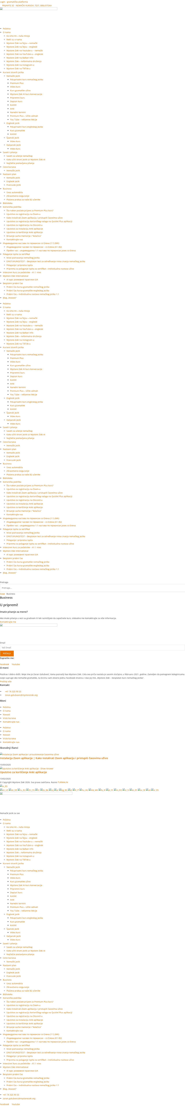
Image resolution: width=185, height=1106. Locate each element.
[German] (13, 789)
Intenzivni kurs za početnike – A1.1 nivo (22, 272)
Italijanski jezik (14, 145)
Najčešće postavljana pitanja (20, 163)
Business (7, 188)
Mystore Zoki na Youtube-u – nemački (25, 50)
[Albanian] (51, 789)
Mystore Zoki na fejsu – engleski (22, 46)
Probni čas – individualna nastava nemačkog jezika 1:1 (33, 294)
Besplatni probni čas (13, 283)
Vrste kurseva (9, 718)
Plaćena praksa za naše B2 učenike (23, 199)
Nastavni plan (9, 174)
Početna (7, 28)
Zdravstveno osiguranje (18, 196)
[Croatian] (37, 789)
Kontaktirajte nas (15, 239)
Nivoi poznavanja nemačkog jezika (23, 257)
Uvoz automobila (15, 192)
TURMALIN (63, 782)
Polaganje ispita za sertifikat (16, 254)
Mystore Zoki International (15, 276)
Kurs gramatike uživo (20, 90)
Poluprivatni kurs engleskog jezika (26, 126)
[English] (4, 789)
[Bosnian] (44, 789)
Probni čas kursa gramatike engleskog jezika (28, 290)
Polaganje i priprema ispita (20, 265)
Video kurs (15, 86)
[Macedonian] (94, 789)
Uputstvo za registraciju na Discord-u (24, 225)
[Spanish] (134, 789)
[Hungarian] (84, 789)
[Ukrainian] (148, 789)
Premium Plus (17, 83)
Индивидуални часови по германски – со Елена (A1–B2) (34, 247)
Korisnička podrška (12, 207)
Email (2, 642)
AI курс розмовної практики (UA (22, 279)
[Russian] (22, 789)
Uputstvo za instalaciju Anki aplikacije (25, 228)
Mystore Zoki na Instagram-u (20, 65)
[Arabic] (56, 789)
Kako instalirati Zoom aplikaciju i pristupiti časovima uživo (35, 217)
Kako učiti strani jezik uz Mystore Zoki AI (26, 159)
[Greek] (70, 789)
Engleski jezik (13, 123)
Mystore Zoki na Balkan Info (20, 57)
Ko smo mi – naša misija (18, 36)
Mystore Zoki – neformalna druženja (24, 61)
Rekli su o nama (14, 39)
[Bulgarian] (63, 789)
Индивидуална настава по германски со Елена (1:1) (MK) (31, 243)
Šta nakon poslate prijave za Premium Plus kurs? (30, 210)
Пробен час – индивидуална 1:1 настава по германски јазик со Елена (41, 250)
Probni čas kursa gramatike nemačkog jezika (28, 287)
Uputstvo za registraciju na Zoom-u (23, 214)
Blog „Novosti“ (9, 297)
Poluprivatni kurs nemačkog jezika (26, 79)
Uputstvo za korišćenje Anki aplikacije (25, 232)
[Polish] (110, 789)
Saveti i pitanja (10, 152)
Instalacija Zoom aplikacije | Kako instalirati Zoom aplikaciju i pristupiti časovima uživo (54, 758)
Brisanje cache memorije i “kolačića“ (24, 236)
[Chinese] (30, 789)
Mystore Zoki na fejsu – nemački (22, 43)
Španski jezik (13, 137)
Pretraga (4, 582)
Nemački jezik (13, 76)
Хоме (2, 593)
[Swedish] (142, 789)
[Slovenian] (126, 789)
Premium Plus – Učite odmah (24, 116)
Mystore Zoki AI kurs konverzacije (26, 94)
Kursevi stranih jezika (13, 72)
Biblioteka (7, 203)
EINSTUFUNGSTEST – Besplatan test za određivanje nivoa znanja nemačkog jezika (46, 261)
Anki (12, 108)
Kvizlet (13, 105)
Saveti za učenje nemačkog (20, 156)
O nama (7, 710)
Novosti (6, 714)
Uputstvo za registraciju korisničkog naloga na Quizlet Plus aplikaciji (39, 221)
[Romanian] (118, 789)
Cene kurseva (9, 167)
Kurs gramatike (17, 130)
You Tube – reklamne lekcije (23, 119)
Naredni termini (18, 112)
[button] (92, 578)
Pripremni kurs (17, 97)
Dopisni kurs (16, 101)
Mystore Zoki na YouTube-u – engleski (25, 54)
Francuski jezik (14, 185)
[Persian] (102, 789)
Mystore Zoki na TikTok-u (18, 68)
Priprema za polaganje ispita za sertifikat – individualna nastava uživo (40, 268)
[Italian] (76, 789)
